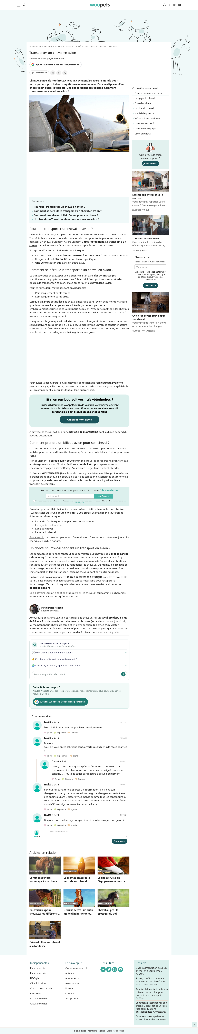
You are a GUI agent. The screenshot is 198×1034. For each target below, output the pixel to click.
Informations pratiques (147, 118)
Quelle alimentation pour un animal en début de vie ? (151, 970)
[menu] (19, 5)
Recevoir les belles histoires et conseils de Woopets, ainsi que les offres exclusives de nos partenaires (151, 275)
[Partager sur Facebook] (58, 72)
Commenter (119, 841)
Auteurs (69, 973)
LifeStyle (34, 978)
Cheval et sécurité (144, 123)
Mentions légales (96, 1030)
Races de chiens (39, 968)
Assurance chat (38, 1003)
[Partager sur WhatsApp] (52, 72)
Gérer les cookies (115, 1030)
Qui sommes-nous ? (76, 968)
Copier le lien (41, 72)
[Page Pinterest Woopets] (108, 969)
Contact (69, 993)
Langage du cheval (145, 98)
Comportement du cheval (148, 93)
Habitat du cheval (144, 108)
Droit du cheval (143, 133)
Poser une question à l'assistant (49, 674)
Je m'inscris (103, 496)
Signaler (74, 732)
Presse (69, 988)
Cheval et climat (143, 103)
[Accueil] (100, 5)
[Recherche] (24, 5)
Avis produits (72, 998)
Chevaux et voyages (145, 128)
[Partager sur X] (64, 72)
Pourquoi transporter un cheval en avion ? (59, 206)
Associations (72, 983)
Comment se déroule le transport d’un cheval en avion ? (67, 211)
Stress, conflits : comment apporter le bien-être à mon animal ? (151, 981)
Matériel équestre (144, 113)
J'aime (49, 732)
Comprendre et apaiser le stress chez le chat (151, 1018)
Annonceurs (72, 978)
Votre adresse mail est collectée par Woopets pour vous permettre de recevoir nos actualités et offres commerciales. (80, 502)
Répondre (61, 732)
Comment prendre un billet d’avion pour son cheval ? (66, 215)
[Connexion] (164, 5)
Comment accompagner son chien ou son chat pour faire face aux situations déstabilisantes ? (151, 1007)
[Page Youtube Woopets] (179, 5)
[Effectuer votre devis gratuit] (79, 410)
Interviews (36, 993)
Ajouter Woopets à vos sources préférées (57, 64)
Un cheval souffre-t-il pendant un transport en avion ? (66, 219)
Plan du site (80, 1030)
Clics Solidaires (38, 983)
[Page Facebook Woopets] (170, 5)
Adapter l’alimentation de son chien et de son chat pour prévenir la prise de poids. (152, 994)
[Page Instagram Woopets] (174, 5)
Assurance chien (39, 998)
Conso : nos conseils (41, 988)
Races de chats (38, 973)
